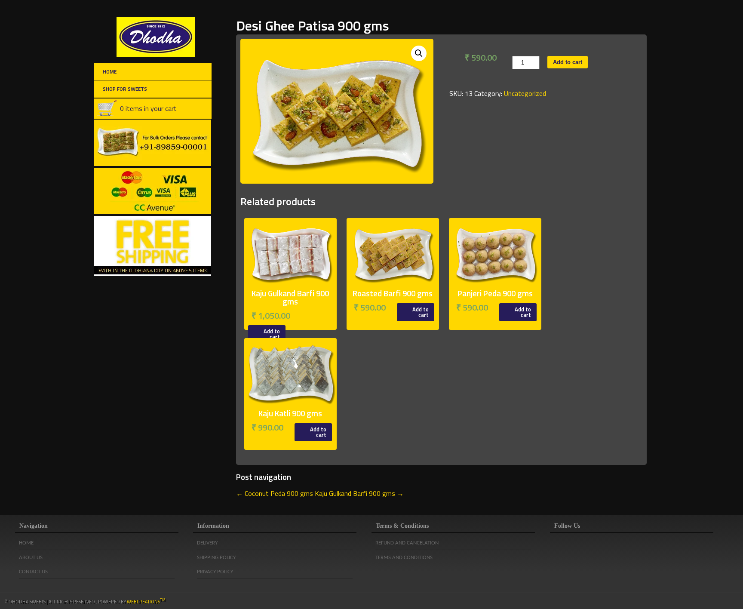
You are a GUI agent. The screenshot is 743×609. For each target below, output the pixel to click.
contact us (33, 572)
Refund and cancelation (407, 543)
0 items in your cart (148, 108)
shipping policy (216, 557)
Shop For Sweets (125, 89)
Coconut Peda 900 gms (274, 493)
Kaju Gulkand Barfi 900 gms (359, 493)
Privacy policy (215, 572)
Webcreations (146, 601)
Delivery (207, 543)
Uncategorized (525, 93)
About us (31, 557)
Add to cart (567, 62)
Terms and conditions (404, 557)
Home (110, 72)
